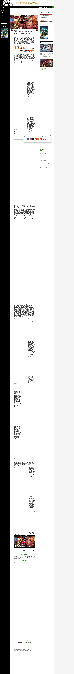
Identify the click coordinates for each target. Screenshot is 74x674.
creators (24, 649)
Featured (28, 649)
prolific (29, 650)
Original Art (49, 7)
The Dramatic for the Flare (43, 153)
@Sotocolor (29, 640)
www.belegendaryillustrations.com (24, 629)
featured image (17, 650)
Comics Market (20, 649)
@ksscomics (29, 642)
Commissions (40, 7)
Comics (16, 649)
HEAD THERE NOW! (24, 554)
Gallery (37, 7)
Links (44, 7)
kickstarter (25, 650)
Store (46, 7)
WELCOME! (3, 7)
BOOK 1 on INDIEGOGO (24, 560)
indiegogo (21, 650)
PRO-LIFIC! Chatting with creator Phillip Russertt (23, 32)
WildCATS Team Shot (42, 56)
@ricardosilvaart (29, 638)
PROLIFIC (15, 30)
